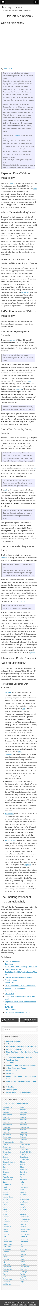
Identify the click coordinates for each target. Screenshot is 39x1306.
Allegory (6, 1110)
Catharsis (23, 1140)
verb (5, 490)
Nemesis (6, 1217)
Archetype (6, 1132)
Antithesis (23, 1125)
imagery (29, 381)
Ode (11, 183)
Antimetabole (7, 1125)
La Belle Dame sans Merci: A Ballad (18, 977)
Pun (21, 1247)
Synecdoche (24, 1267)
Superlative (7, 1264)
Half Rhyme (7, 1184)
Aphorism (6, 1127)
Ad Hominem (7, 1107)
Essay (5, 1167)
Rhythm (5, 1254)
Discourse (6, 1159)
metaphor (22, 601)
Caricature (6, 1140)
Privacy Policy (23, 1304)
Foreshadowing (8, 1179)
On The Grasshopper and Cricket (17, 1012)
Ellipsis (22, 1162)
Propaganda (7, 1244)
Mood (5, 1212)
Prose (22, 1244)
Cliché (22, 1142)
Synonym (23, 1269)
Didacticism (24, 1157)
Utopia (22, 1281)
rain (35, 468)
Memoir (5, 1207)
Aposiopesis (24, 1127)
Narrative (23, 1214)
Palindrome (24, 1222)
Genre (5, 1182)
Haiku (22, 1182)
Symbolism (9, 813)
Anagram (23, 1115)
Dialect (5, 1154)
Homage (23, 1184)
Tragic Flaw (24, 1279)
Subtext (22, 1262)
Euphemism (24, 1169)
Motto (5, 1214)
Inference (6, 1194)
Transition (6, 1281)
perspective (25, 292)
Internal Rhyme (8, 1197)
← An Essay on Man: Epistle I (8, 1020)
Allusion (8, 692)
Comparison (7, 1147)
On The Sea (9, 993)
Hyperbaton (24, 1187)
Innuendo (23, 1194)
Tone (4, 1277)
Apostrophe (7, 1130)
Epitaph (22, 1164)
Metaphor (23, 1207)
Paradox (23, 1224)
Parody (5, 1229)
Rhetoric (6, 1252)
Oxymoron (6, 1222)
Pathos (5, 1232)
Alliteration (23, 1110)
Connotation (7, 1149)
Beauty (17, 135)
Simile (22, 1257)
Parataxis (23, 1227)
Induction (23, 1192)
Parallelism (7, 1227)
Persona (6, 1234)
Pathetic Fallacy (25, 1229)
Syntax (5, 1272)
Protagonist (7, 1247)
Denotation (7, 1152)
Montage (23, 1209)
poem (35, 189)
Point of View (7, 1242)
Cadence (23, 1137)
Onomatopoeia (25, 1219)
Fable (5, 1174)
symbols (19, 389)
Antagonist (6, 1122)
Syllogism (23, 1264)
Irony (21, 1197)
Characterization (8, 1142)
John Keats (7, 69)
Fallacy (22, 1174)
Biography (23, 1135)
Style (4, 1262)
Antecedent (24, 1122)
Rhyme (22, 1252)
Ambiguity (23, 1112)
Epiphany (6, 1164)
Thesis (22, 1274)
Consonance (24, 1149)
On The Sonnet (10, 991)
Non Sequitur (24, 1217)
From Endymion (11, 980)
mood (20, 752)
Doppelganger (25, 1159)
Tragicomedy (7, 1279)
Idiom (22, 1189)
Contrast (8, 754)
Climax (5, 1144)
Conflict (22, 1147)
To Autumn (9, 964)
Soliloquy (6, 1259)
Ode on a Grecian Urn (13, 969)
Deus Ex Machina (26, 1152)
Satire (5, 1257)
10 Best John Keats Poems (15, 988)
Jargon (5, 1199)
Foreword (23, 1179)
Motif (21, 1212)
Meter (5, 1209)
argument (27, 865)
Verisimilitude (7, 1284)
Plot (4, 1237)
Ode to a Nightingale (12, 961)
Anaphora (6, 1120)
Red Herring (7, 1249)
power (32, 653)
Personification (10, 840)
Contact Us (14, 1304)
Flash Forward (8, 1177)
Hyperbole (6, 1189)
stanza (12, 340)
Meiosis (22, 1204)
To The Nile (9, 1007)
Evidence (6, 1172)
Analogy (6, 1117)
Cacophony (7, 1137)
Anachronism (7, 1115)
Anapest (23, 1117)
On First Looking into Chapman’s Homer (20, 985)
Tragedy (23, 1277)
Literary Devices (12, 7)
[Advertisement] (19, 46)
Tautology (23, 1272)
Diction (5, 1157)
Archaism (23, 1130)
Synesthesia (7, 1269)
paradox (4, 558)
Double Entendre (9, 1162)
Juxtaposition (24, 1199)
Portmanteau (24, 1242)
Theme (5, 1274)
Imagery (5, 1192)
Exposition (23, 1172)
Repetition (23, 1249)
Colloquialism (25, 1144)
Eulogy (5, 1169)
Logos (5, 1204)
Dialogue (23, 1154)
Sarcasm (23, 1254)
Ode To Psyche (10, 1010)
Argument (23, 1132)
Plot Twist (23, 1237)
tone (23, 708)
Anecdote (23, 1120)
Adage (22, 1107)
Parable (5, 1224)
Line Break (24, 1202)
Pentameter (24, 1232)
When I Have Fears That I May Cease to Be (21, 967)
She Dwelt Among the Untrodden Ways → (30, 1020)
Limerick (6, 1202)
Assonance (7, 1135)
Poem (5, 1239)
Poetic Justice (25, 1239)
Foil (21, 1177)
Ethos (22, 1167)
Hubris (5, 1187)
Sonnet (22, 1259)
